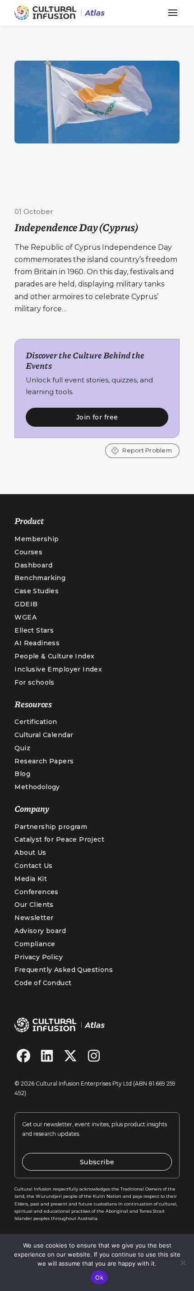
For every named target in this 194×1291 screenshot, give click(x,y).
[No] (182, 1262)
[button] (173, 12)
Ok (99, 1277)
